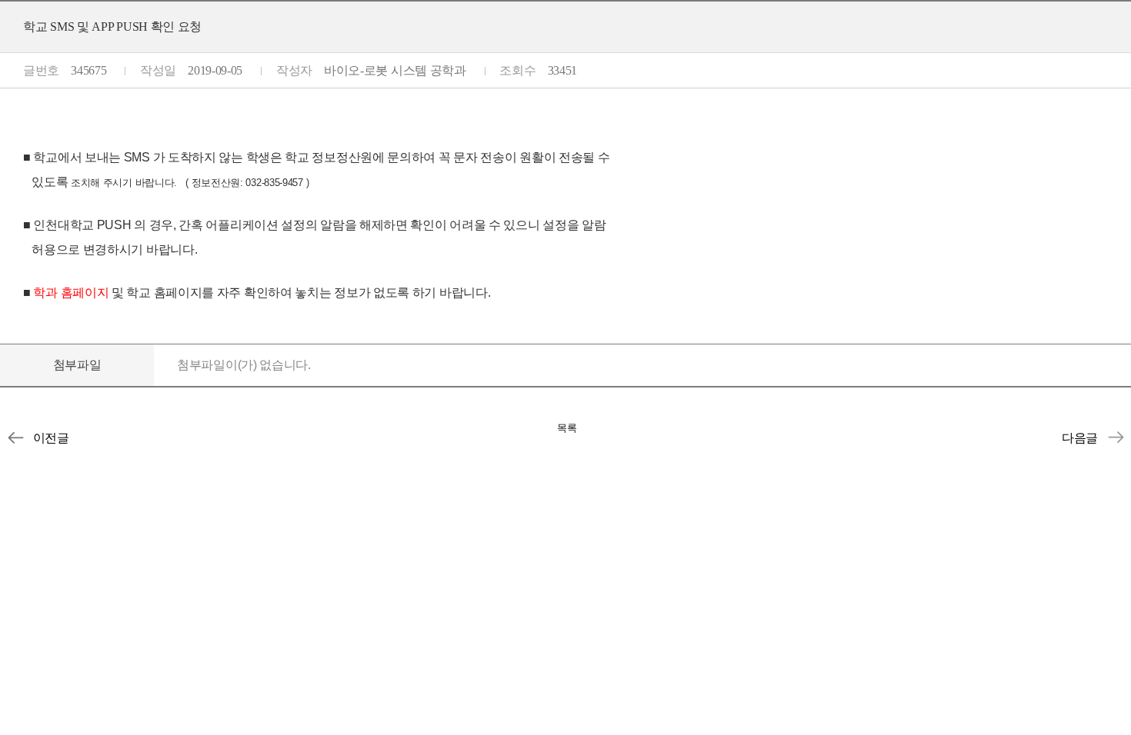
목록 (567, 428)
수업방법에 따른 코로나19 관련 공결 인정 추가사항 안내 (1115, 437)
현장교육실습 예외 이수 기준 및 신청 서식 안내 (15, 437)
